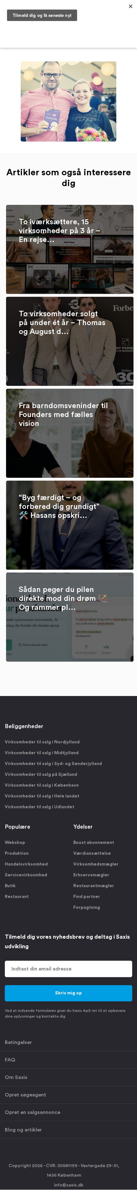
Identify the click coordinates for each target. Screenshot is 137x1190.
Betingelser (18, 1042)
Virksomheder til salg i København (42, 785)
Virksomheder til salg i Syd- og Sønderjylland (53, 764)
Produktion (17, 853)
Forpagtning (86, 907)
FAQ (10, 1059)
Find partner (86, 896)
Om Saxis (16, 1077)
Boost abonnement (93, 842)
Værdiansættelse (92, 853)
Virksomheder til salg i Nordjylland (42, 742)
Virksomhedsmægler (96, 864)
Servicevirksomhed (26, 875)
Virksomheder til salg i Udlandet (39, 807)
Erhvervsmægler (91, 875)
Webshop (15, 842)
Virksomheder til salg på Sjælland (41, 774)
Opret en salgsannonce (32, 1112)
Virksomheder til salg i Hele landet (42, 796)
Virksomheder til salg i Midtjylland (42, 753)
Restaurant (17, 896)
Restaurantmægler (93, 886)
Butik (10, 886)
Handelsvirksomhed (26, 864)
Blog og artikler (23, 1129)
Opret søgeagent (25, 1094)
